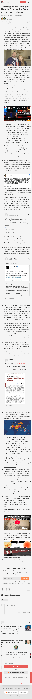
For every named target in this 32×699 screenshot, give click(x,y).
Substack (8, 696)
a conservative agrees (14, 197)
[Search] (29, 622)
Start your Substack (12, 692)
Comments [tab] (4, 600)
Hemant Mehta (20, 17)
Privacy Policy (16, 678)
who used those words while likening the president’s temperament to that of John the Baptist (17, 316)
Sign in (29, 2)
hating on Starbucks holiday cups (20, 29)
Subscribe (23, 2)
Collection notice (26, 688)
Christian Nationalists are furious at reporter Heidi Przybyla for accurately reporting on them (11, 628)
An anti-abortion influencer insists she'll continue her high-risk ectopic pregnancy (12, 642)
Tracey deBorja (10, 17)
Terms (19, 688)
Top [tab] (3, 622)
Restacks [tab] (11, 600)
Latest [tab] (6, 622)
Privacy (15, 688)
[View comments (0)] (6, 22)
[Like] (2, 22)
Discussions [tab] (12, 622)
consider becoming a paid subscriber (14, 562)
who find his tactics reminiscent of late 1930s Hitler (16, 347)
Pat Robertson (16, 470)
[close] (27, 646)
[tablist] (7, 599)
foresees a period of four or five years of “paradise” (16, 471)
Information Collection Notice (18, 677)
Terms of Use (23, 676)
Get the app (23, 692)
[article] (16, 631)
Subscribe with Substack (17, 672)
